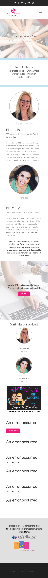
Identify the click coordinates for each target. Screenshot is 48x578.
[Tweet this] (21, 124)
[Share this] (17, 124)
